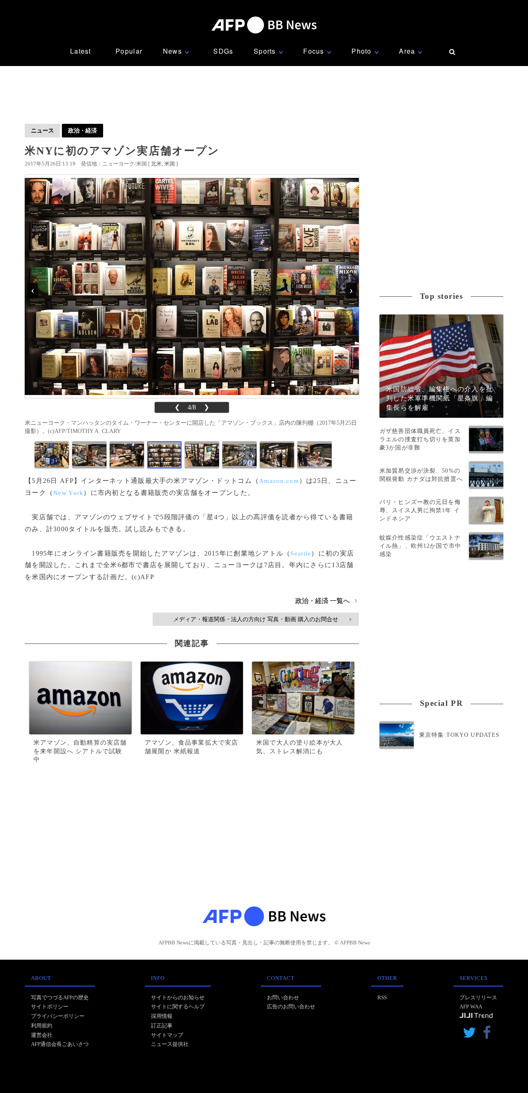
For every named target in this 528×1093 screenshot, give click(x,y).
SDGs (223, 51)
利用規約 (41, 1025)
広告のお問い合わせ (291, 1006)
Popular (129, 51)
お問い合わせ (283, 997)
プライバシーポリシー (58, 1016)
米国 (169, 164)
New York (68, 493)
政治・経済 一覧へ (326, 600)
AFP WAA (471, 1006)
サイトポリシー (49, 1006)
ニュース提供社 (170, 1044)
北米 (156, 164)
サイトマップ (167, 1035)
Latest (80, 51)
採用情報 (161, 1016)
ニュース (42, 130)
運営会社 (41, 1035)
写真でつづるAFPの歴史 (60, 997)
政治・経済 (82, 130)
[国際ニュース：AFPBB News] (264, 25)
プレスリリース (478, 997)
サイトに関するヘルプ (178, 1006)
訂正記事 (161, 1025)
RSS (382, 997)
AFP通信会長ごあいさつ (60, 1044)
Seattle (300, 553)
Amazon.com (279, 481)
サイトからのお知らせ (178, 997)
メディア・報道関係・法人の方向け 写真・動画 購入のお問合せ (262, 619)
